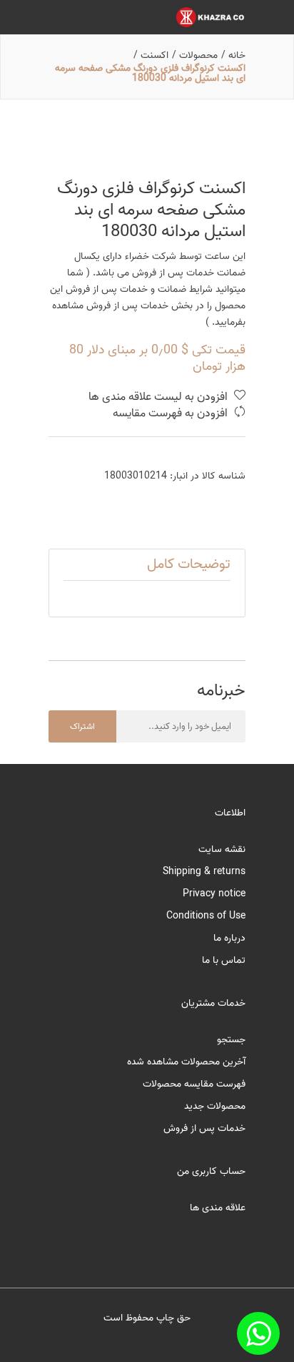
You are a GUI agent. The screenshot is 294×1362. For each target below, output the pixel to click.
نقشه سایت (221, 849)
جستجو (231, 1040)
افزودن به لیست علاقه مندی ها (159, 397)
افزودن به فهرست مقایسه (171, 414)
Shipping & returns (204, 871)
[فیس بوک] (258, 1333)
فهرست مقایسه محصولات (194, 1084)
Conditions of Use (205, 916)
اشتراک (82, 726)
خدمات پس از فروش (204, 1128)
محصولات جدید (214, 1106)
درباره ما (229, 938)
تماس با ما (223, 960)
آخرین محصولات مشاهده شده (186, 1062)
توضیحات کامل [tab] (188, 564)
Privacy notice (214, 894)
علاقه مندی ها (217, 1208)
